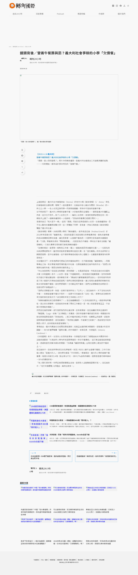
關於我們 (121, 13)
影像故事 (37, 393)
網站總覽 (101, 560)
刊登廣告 (36, 560)
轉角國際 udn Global (18, 46)
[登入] (124, 6)
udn (10, 46)
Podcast (60, 13)
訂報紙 (87, 560)
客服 (46, 560)
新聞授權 (52, 560)
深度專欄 (39, 13)
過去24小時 (17, 13)
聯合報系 (80, 560)
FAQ (42, 560)
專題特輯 (81, 13)
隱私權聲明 (72, 560)
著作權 (66, 560)
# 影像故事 (33, 401)
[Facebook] (22, 155)
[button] (113, 6)
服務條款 (60, 560)
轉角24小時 (35, 58)
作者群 (101, 13)
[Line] (22, 161)
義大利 (46, 393)
